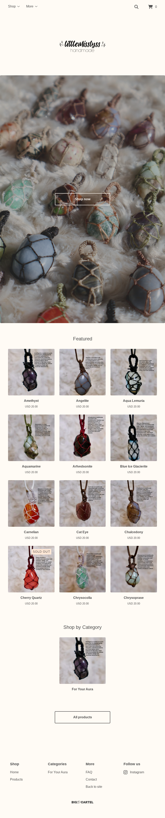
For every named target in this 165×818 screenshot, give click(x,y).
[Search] (136, 7)
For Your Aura (58, 772)
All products (82, 717)
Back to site (94, 786)
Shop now (82, 199)
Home (14, 772)
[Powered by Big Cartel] (82, 802)
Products (16, 779)
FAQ (89, 772)
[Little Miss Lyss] (82, 45)
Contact (91, 779)
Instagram (137, 772)
